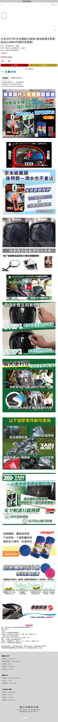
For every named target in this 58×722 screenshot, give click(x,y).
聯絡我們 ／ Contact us (8, 697)
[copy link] (15, 72)
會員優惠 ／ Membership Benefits (10, 678)
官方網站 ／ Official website (9, 692)
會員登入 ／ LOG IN (7, 680)
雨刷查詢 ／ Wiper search (8, 658)
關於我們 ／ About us (7, 694)
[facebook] (9, 72)
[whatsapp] (12, 72)
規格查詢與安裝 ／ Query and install (11, 661)
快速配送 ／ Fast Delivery (8, 666)
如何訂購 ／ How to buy (8, 669)
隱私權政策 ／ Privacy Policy (9, 683)
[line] (6, 72)
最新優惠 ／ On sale (7, 664)
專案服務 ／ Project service (9, 699)
